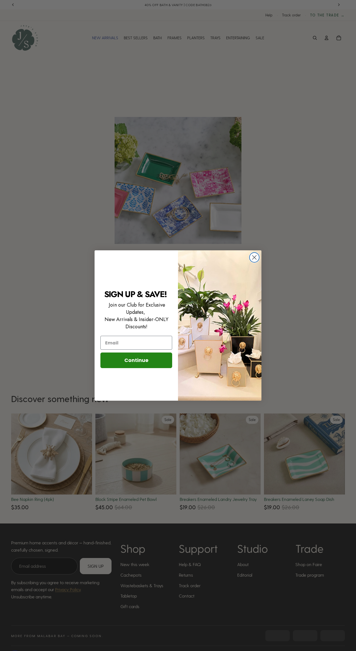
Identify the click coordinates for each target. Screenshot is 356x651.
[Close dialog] (254, 257)
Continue (136, 360)
